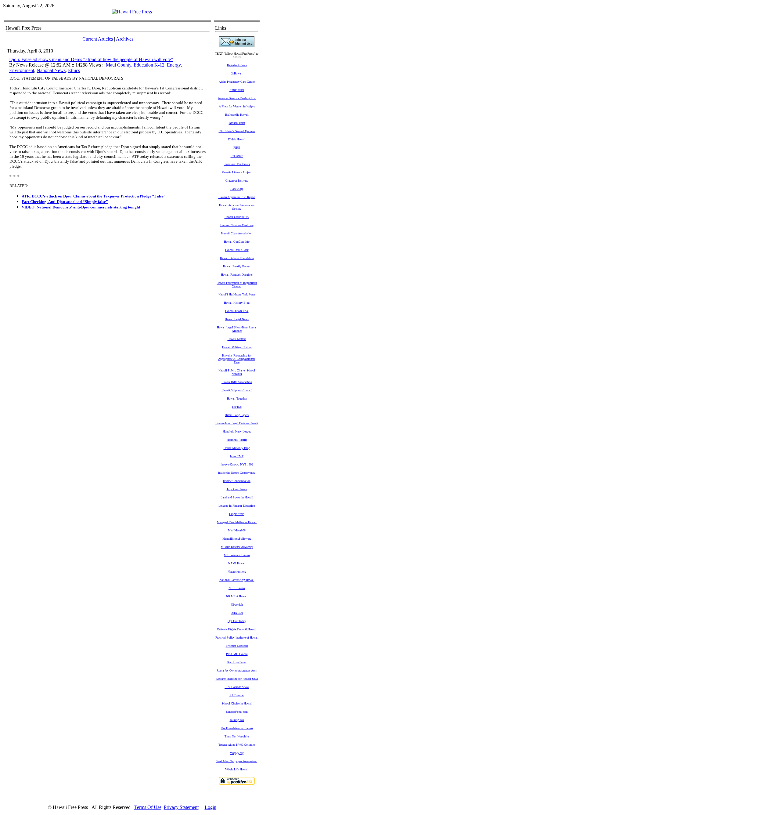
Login (210, 807)
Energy (174, 64)
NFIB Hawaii (237, 588)
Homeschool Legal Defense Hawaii (236, 423)
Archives (124, 39)
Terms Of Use (147, 807)
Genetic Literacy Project (236, 172)
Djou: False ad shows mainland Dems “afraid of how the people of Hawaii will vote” (91, 59)
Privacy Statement (181, 807)
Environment (21, 70)
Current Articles (97, 39)
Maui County (118, 64)
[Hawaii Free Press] (132, 11)
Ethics (74, 70)
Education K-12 (149, 64)
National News (51, 70)
